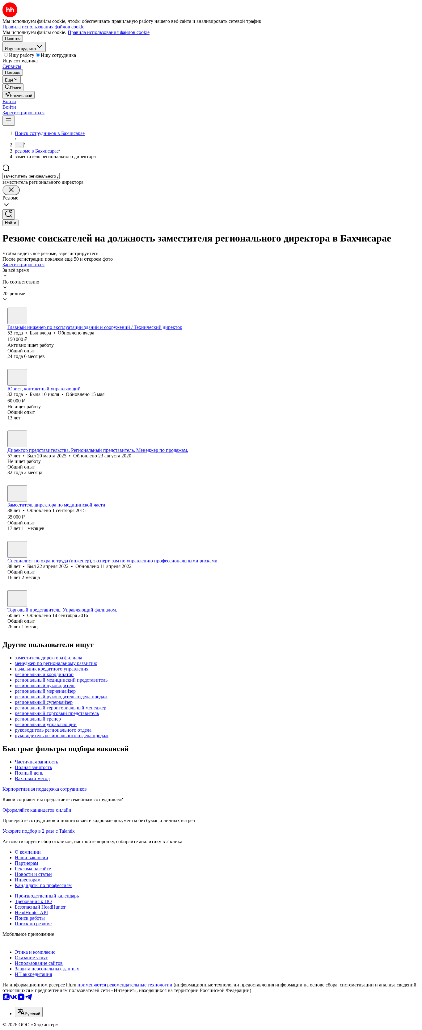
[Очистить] (11, 190)
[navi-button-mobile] (8, 121)
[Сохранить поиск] (8, 214)
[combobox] (31, 176)
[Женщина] (17, 377)
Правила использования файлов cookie (109, 32)
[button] (9, 101)
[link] (12, 87)
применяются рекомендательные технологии (125, 984)
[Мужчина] (17, 316)
